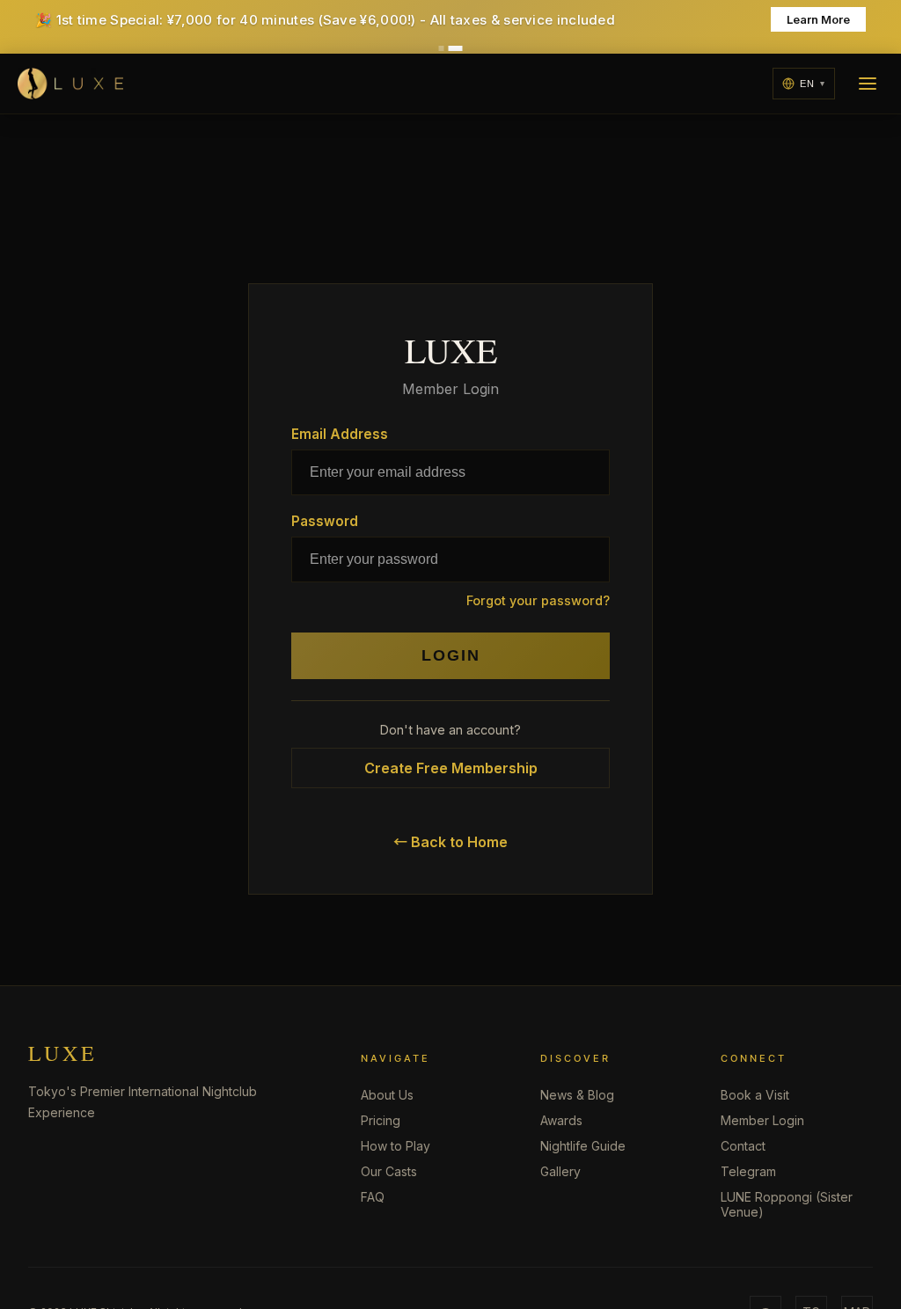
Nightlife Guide (583, 1145)
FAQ (373, 1196)
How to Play (395, 1145)
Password (324, 521)
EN (807, 83)
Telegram (748, 1171)
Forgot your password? (538, 600)
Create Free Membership (451, 768)
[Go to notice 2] (456, 48)
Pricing (380, 1120)
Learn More (818, 19)
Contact (743, 1145)
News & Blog (577, 1094)
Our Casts (389, 1171)
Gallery (560, 1171)
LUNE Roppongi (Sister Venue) (787, 1204)
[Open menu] (867, 83)
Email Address (339, 434)
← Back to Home (450, 842)
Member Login (762, 1120)
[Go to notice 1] (441, 48)
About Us (387, 1094)
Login (450, 655)
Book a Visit (755, 1094)
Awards (561, 1120)
